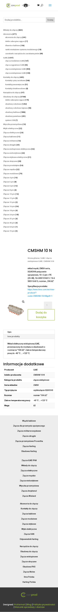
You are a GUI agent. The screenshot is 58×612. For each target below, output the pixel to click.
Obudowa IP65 (29, 567)
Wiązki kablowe (29, 421)
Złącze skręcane (29, 562)
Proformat (19, 604)
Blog (29, 604)
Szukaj (50, 20)
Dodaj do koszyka (41, 315)
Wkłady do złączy (29, 465)
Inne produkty (13, 336)
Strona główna (33, 258)
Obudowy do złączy (29, 551)
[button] (23, 301)
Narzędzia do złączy (29, 546)
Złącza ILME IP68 (29, 460)
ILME (43, 258)
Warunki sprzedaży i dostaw (30, 607)
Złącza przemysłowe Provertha (29, 441)
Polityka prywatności (44, 604)
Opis (9, 332)
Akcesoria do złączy (29, 504)
